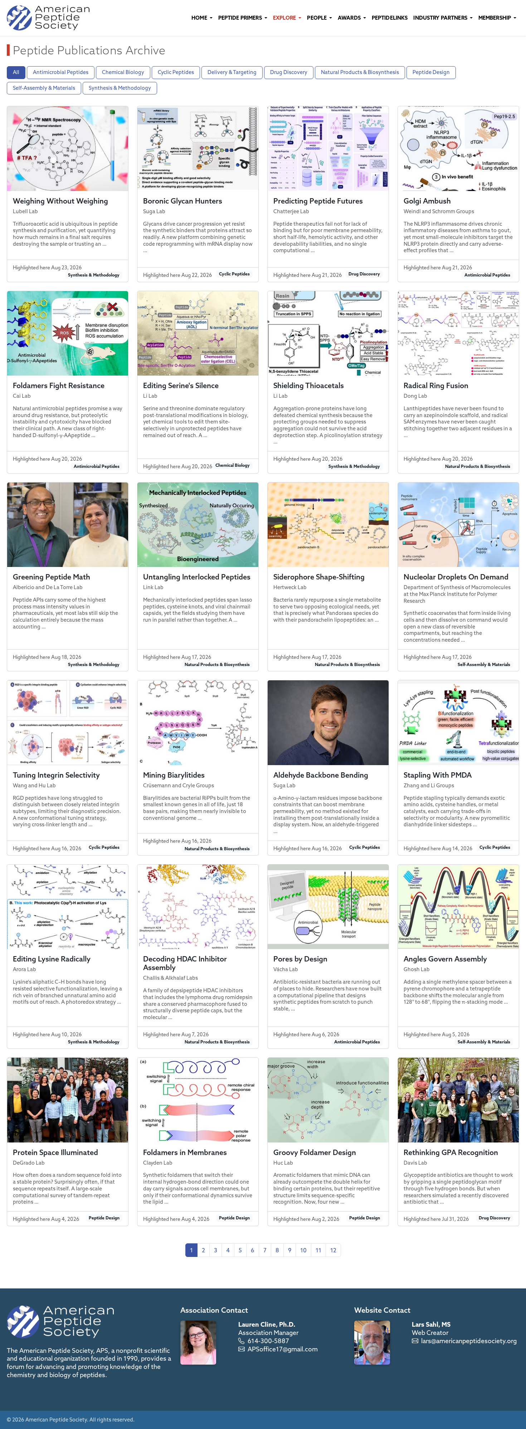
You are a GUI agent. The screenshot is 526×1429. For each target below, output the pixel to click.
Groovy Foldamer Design (314, 1152)
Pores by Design (300, 958)
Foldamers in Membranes (185, 1152)
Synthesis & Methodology (120, 88)
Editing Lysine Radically (52, 958)
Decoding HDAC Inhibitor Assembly (185, 963)
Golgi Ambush (427, 200)
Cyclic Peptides (176, 72)
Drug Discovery (288, 72)
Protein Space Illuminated (55, 1152)
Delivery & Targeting (232, 72)
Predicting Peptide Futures (318, 200)
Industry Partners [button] (440, 17)
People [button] (317, 17)
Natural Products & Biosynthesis (360, 72)
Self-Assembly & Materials (44, 88)
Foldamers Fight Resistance (58, 385)
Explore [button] (285, 17)
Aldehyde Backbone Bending (320, 774)
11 (318, 1250)
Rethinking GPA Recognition (451, 1152)
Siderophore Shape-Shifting (319, 576)
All (16, 72)
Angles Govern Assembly (445, 958)
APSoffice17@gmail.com (283, 1349)
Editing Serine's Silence (181, 385)
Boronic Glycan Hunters (182, 200)
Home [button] (199, 17)
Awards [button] (350, 17)
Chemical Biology (123, 72)
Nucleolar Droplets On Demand (456, 576)
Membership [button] (495, 17)
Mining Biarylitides (174, 774)
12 (333, 1250)
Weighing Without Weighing (60, 200)
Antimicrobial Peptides (60, 72)
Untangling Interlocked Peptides (196, 576)
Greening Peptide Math (51, 576)
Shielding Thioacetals (308, 385)
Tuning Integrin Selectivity (56, 774)
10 (303, 1250)
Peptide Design (431, 72)
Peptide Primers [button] (240, 17)
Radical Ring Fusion (436, 385)
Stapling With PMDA (438, 774)
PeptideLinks (390, 17)
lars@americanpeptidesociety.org (469, 1341)
